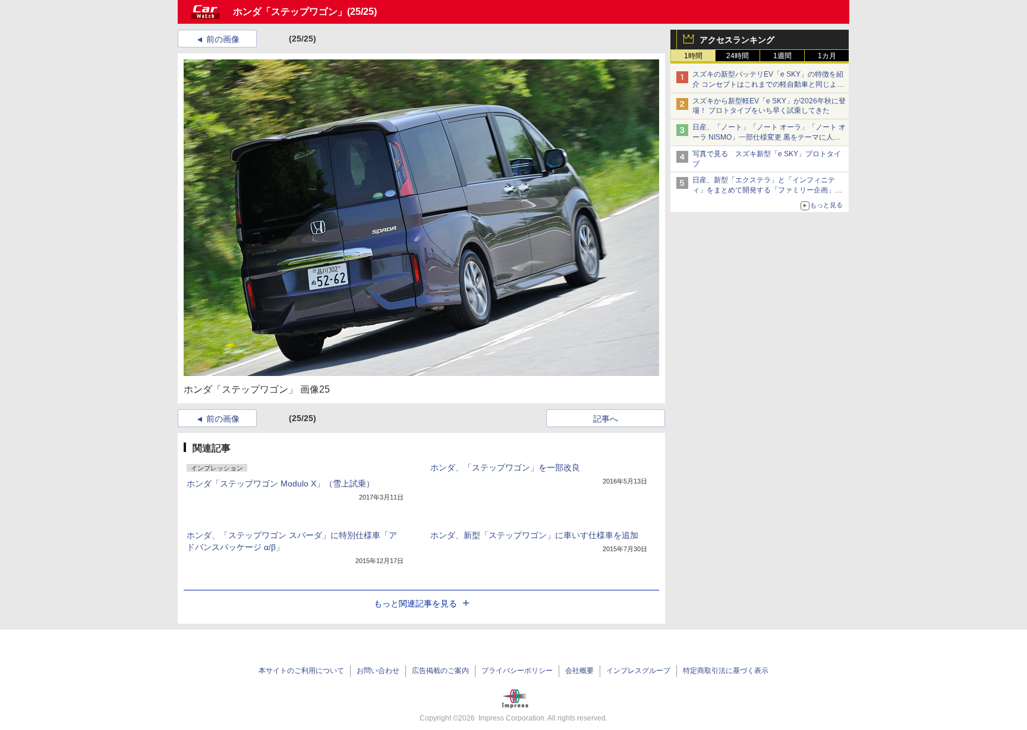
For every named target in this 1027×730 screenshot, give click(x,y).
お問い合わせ (378, 670)
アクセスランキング (737, 40)
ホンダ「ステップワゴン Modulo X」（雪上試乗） (280, 483)
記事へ (605, 419)
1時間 (693, 56)
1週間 (782, 56)
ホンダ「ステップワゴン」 (290, 12)
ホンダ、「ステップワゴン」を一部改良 (505, 467)
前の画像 (223, 39)
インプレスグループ (638, 670)
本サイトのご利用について (301, 670)
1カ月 (827, 56)
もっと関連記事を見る (415, 603)
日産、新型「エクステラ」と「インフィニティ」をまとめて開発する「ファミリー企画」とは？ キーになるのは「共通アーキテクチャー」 (768, 190)
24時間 (737, 56)
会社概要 (579, 670)
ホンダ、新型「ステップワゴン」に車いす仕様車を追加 (534, 535)
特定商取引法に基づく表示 (725, 670)
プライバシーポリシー (517, 670)
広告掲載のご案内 (440, 670)
